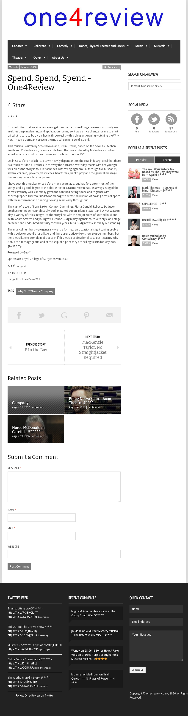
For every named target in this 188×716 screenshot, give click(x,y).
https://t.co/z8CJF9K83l (47, 645)
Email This (109, 315)
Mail (11, 528)
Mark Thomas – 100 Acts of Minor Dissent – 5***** (159, 189)
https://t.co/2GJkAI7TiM (22, 616)
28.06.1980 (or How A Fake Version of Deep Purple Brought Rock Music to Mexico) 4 (95, 655)
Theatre (15, 59)
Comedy (60, 47)
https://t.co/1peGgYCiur (22, 635)
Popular (141, 160)
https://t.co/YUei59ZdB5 (22, 681)
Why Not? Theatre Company (35, 291)
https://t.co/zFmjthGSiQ (22, 631)
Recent (167, 160)
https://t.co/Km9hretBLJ (22, 663)
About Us (55, 59)
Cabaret (15, 47)
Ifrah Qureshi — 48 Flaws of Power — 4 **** (93, 678)
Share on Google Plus (64, 315)
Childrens (37, 47)
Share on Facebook (19, 315)
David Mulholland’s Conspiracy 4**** (154, 237)
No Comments (111, 67)
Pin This (86, 315)
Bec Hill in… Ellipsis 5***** (159, 220)
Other (35, 59)
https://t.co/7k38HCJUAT (23, 612)
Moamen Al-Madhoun (85, 674)
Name (12, 510)
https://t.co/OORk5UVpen (23, 667)
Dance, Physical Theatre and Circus (99, 47)
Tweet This (41, 315)
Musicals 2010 (29, 67)
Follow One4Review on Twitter (35, 695)
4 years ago (43, 617)
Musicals (157, 47)
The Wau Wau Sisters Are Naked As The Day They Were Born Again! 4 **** (160, 172)
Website (13, 546)
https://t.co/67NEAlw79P (23, 649)
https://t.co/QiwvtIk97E (22, 686)
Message (14, 468)
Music (137, 47)
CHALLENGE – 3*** (154, 204)
